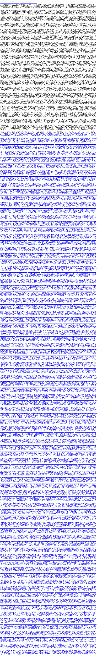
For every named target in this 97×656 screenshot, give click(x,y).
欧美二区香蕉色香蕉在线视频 (22, 403)
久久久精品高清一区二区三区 (21, 395)
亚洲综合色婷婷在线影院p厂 (6, 247)
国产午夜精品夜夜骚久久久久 (28, 134)
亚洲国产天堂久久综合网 (29, 231)
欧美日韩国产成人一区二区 (76, 193)
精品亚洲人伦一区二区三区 (15, 375)
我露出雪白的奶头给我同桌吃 (88, 202)
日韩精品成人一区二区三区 (76, 350)
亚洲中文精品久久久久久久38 (39, 337)
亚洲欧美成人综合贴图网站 (37, 214)
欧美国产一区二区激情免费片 (57, 325)
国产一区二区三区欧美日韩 (39, 261)
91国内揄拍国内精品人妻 (81, 216)
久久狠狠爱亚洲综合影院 (48, 228)
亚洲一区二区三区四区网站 (90, 300)
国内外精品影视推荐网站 (22, 183)
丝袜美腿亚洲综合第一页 (45, 253)
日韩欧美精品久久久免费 (53, 275)
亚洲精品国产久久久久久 (32, 409)
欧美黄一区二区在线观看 (72, 225)
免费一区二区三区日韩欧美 (84, 254)
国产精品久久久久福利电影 (14, 218)
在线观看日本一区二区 (77, 250)
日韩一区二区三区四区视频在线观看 (47, 176)
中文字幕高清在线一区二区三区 (46, 400)
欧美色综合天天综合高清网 (67, 382)
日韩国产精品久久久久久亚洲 (47, 369)
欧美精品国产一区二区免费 (62, 339)
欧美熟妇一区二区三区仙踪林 (47, 401)
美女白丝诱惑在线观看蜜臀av (77, 282)
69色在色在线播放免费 (16, 369)
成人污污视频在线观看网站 (18, 262)
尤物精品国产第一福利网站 (50, 310)
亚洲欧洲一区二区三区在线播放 (68, 158)
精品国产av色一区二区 (75, 346)
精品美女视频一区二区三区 (47, 315)
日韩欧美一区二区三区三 (38, 287)
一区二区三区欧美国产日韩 (42, 389)
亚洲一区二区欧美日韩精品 (34, 379)
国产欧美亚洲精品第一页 (5, 242)
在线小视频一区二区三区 (43, 318)
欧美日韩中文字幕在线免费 (73, 144)
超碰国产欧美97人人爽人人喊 (6, 397)
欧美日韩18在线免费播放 (79, 308)
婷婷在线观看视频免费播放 (81, 315)
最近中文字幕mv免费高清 (90, 165)
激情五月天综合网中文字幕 (42, 346)
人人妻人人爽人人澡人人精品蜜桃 (44, 224)
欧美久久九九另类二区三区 (22, 187)
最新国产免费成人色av (37, 286)
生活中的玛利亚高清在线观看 (26, 234)
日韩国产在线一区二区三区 (36, 228)
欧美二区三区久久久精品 (14, 352)
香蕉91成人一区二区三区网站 (73, 336)
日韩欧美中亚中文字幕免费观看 (26, 133)
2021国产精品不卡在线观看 (65, 235)
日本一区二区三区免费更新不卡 (31, 247)
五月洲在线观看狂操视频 (82, 228)
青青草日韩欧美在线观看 (40, 311)
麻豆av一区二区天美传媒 (68, 224)
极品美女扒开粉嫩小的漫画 (12, 384)
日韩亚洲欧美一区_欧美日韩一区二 (57, 409)
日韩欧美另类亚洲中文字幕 (5, 364)
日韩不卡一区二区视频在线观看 (6, 383)
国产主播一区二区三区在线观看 (47, 144)
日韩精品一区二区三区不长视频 (32, 306)
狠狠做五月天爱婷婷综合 (84, 144)
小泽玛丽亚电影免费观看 (71, 205)
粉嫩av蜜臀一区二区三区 (91, 285)
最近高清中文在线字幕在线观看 (34, 211)
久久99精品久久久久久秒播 (88, 190)
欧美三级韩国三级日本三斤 (77, 196)
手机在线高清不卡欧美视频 (67, 241)
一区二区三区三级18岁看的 (88, 342)
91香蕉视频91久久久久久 (13, 355)
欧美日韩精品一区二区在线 (29, 376)
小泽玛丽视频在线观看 (76, 243)
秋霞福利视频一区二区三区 (61, 366)
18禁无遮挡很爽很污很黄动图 (15, 161)
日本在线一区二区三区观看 (28, 283)
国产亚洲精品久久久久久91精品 (12, 170)
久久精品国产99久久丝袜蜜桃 (55, 294)
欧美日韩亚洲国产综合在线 (16, 287)
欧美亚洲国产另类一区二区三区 (53, 268)
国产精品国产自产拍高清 (27, 343)
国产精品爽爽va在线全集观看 (83, 145)
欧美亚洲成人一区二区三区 (39, 145)
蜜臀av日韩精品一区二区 (63, 174)
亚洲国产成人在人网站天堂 (60, 319)
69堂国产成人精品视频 (72, 176)
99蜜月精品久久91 (7, 145)
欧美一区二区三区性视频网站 (80, 153)
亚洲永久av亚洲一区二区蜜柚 (70, 216)
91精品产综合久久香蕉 (43, 266)
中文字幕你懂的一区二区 (16, 236)
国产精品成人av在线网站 (50, 321)
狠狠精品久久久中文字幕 (42, 179)
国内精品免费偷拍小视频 (29, 261)
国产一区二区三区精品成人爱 (78, 218)
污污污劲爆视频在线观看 (70, 170)
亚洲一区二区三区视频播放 (16, 359)
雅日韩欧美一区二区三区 (13, 223)
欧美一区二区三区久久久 (62, 398)
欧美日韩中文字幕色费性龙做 (73, 307)
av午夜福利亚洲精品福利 (25, 388)
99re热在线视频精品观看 (88, 187)
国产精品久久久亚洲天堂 (57, 250)
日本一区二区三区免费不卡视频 (84, 238)
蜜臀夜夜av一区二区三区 (43, 282)
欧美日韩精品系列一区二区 (54, 406)
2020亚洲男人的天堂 (9, 398)
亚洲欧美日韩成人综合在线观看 (41, 362)
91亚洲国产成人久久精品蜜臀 (74, 397)
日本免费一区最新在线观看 (80, 177)
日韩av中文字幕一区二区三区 (68, 347)
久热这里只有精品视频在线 (90, 221)
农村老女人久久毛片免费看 (15, 158)
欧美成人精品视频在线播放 (40, 222)
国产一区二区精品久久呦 (59, 396)
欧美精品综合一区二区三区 (21, 266)
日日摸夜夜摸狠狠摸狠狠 (8, 151)
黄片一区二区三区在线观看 (78, 178)
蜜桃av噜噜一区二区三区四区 (67, 289)
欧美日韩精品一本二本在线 (87, 312)
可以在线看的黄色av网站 (10, 347)
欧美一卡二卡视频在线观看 (70, 260)
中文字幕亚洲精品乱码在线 (52, 159)
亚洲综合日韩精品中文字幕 (34, 356)
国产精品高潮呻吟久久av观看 (37, 172)
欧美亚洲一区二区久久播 (42, 397)
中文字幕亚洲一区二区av (87, 350)
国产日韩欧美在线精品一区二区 (30, 397)
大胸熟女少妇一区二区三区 (72, 244)
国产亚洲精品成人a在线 (66, 255)
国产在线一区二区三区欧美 (59, 205)
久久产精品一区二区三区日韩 (48, 146)
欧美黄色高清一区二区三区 (64, 283)
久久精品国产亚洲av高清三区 (30, 398)
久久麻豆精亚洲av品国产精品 (10, 248)
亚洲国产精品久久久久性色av (22, 338)
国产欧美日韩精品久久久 (59, 305)
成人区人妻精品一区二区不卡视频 (63, 231)
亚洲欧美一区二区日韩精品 (53, 154)
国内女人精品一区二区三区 (17, 222)
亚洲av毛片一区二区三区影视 (16, 225)
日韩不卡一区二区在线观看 (35, 144)
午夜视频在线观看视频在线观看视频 (40, 166)
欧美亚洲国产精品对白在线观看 (8, 190)
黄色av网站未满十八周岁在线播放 (80, 403)
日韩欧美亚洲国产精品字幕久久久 (72, 173)
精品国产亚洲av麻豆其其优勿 (52, 217)
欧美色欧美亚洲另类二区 (10, 395)
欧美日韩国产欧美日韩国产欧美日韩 (70, 198)
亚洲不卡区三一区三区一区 (12, 160)
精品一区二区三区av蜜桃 (64, 358)
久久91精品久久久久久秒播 (9, 304)
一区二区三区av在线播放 (38, 229)
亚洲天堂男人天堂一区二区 (22, 237)
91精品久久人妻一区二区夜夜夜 (69, 356)
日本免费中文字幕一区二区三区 (18, 387)
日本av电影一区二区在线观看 (26, 221)
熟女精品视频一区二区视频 (47, 141)
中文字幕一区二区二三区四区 (75, 217)
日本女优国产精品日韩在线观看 (70, 325)
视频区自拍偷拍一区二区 (60, 155)
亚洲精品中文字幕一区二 (58, 263)
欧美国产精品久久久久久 (28, 286)
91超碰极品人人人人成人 (60, 133)
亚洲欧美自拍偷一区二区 (81, 279)
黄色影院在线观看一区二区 (25, 182)
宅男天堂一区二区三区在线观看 (34, 183)
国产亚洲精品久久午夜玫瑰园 (11, 326)
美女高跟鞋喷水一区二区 (69, 338)
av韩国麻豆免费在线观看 (68, 401)
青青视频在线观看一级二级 (59, 331)
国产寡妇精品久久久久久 (77, 384)
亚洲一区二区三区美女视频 (67, 299)
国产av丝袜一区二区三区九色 (36, 150)
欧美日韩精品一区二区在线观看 (83, 293)
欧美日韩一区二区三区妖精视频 (23, 243)
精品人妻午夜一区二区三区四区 (53, 269)
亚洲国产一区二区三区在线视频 (17, 231)
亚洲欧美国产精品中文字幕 (15, 214)
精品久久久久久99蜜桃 (39, 212)
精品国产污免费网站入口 (13, 173)
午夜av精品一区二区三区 (54, 247)
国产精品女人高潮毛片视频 (5, 331)
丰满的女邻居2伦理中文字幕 (73, 357)
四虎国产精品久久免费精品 (20, 406)
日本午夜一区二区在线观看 (36, 141)
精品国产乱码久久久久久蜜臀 (31, 184)
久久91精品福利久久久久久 (62, 383)
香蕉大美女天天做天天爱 (35, 333)
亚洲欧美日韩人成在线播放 (65, 342)
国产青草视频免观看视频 (7, 404)
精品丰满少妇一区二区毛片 (52, 179)
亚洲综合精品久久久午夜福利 (37, 279)
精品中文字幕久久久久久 (76, 255)
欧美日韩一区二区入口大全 (41, 298)
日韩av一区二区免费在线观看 (50, 314)
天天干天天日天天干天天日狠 (87, 294)
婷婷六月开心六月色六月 (25, 216)
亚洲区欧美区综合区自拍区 (71, 155)
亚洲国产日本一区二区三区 (46, 356)
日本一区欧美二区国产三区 (58, 306)
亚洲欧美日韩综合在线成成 (47, 208)
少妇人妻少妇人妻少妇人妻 (70, 394)
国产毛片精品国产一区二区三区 (31, 334)
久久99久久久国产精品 (45, 243)
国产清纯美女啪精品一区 (46, 272)
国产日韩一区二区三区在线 (46, 183)
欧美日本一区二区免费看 (28, 152)
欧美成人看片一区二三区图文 (17, 300)
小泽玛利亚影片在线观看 (14, 365)
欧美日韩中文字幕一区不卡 (57, 183)
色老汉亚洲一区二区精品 (82, 198)
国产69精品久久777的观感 (46, 221)
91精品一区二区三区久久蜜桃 (41, 376)
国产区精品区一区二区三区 (45, 167)
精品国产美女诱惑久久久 (82, 141)
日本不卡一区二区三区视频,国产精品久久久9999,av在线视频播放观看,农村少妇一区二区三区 (18, 3)
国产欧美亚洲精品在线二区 (78, 368)
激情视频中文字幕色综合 (49, 372)
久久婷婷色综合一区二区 (28, 301)
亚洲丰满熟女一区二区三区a (72, 359)
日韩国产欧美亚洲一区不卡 (89, 374)
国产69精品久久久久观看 (78, 139)
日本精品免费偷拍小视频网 (48, 260)
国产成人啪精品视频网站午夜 (63, 337)
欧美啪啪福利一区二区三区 (73, 161)
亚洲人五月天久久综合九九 (41, 159)
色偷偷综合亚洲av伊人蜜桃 (79, 165)
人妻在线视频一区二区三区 (46, 135)
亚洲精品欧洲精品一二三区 (19, 311)
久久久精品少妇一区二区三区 (34, 256)
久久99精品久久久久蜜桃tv (82, 288)
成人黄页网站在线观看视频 (85, 159)
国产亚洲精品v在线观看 (44, 289)
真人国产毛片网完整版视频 (18, 376)
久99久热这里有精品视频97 (69, 292)
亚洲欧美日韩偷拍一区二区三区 (38, 355)
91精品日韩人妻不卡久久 (45, 377)
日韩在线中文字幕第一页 (45, 248)
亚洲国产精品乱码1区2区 (20, 293)
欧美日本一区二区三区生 (53, 332)
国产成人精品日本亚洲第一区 (29, 203)
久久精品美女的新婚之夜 (15, 216)
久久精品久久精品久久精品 (56, 365)
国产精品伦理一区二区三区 (59, 141)
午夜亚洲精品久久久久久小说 (34, 241)
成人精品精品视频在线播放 (71, 370)
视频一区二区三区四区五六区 (45, 308)
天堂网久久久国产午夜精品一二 (66, 374)
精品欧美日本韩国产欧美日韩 (27, 372)
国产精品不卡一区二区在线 (38, 223)
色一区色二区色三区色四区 (90, 246)
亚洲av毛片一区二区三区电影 (88, 351)
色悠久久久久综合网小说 (71, 146)
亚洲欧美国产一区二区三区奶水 (32, 406)
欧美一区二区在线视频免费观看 (10, 268)
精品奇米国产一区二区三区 (72, 267)
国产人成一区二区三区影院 (27, 287)
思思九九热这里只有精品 (69, 256)
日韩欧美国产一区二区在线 (11, 180)
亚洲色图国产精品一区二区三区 (9, 315)
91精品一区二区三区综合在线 (55, 218)
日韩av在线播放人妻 (87, 406)
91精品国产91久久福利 (52, 363)
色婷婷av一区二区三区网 (56, 153)
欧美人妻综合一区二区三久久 (90, 377)
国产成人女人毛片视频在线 (36, 267)
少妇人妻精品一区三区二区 (50, 324)
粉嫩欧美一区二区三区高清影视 (43, 276)
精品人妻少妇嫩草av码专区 (63, 222)
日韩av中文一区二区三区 (49, 331)
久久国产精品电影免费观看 (47, 385)
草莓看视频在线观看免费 (27, 353)
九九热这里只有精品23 (65, 187)
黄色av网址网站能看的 (45, 148)
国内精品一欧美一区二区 (14, 394)
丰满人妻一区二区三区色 (20, 184)
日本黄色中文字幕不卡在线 (10, 256)
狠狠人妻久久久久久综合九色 (59, 251)
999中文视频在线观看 (42, 307)
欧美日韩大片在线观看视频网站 (43, 368)
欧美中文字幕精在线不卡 (61, 287)
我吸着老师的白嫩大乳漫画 (25, 197)
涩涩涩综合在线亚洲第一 (47, 371)
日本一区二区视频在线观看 (83, 197)
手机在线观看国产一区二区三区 (81, 340)
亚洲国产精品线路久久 (34, 218)
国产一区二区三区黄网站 (79, 300)
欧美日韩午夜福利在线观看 (69, 150)
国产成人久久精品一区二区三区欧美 (25, 223)
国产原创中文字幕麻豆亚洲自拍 (71, 242)
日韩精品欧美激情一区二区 (31, 209)
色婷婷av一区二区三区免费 (59, 369)
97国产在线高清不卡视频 (74, 278)
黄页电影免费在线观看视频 (5, 222)
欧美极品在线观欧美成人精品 (59, 379)
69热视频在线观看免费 (43, 157)
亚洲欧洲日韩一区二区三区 (62, 262)
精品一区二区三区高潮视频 (51, 288)
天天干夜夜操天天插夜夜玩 (11, 240)
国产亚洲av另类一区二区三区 (65, 154)
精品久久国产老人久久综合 (10, 276)
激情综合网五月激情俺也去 (78, 132)
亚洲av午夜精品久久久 (47, 299)
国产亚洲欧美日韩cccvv (44, 240)
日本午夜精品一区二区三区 (34, 243)
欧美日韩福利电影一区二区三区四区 (26, 352)
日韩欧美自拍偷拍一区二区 (81, 305)
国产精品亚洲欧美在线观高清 (42, 164)
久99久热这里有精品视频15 (71, 223)
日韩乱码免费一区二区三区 (43, 247)
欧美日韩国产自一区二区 (45, 330)
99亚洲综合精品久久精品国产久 (51, 151)
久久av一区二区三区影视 (14, 144)
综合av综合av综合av (8, 307)
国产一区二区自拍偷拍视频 (36, 216)
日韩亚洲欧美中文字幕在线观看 (37, 197)
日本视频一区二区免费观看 (45, 160)
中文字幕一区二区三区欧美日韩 (18, 247)
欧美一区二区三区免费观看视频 (22, 165)
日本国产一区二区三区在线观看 (11, 400)
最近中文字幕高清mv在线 (48, 343)
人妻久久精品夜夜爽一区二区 (77, 171)
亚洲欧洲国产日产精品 (52, 383)
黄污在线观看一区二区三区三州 (48, 267)
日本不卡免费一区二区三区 (55, 243)
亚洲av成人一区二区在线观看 (42, 312)
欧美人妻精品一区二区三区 (21, 409)
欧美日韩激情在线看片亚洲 (14, 333)
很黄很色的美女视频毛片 (75, 301)
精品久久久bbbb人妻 (28, 408)
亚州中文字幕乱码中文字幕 (5, 286)
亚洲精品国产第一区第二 (81, 349)
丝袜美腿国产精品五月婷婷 (12, 313)
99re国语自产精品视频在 (69, 330)
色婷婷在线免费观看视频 (65, 247)
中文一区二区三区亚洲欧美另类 (23, 163)
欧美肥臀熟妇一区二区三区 (20, 257)
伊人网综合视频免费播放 (20, 227)
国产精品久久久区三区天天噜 (81, 333)
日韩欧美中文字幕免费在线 (76, 327)
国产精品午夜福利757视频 (20, 199)
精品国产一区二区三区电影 (65, 269)
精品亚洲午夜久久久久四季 (45, 138)
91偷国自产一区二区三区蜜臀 (33, 157)
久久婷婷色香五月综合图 (78, 395)
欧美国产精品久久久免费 (63, 312)
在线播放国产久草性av (42, 327)
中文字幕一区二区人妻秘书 (8, 291)
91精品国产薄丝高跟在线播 (77, 180)
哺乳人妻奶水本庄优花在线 (16, 357)
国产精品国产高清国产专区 (54, 384)
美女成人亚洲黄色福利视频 (36, 170)
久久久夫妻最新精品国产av (40, 269)
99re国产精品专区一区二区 (82, 223)
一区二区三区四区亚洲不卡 (45, 198)
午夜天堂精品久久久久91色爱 (55, 178)
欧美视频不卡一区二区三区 (60, 234)
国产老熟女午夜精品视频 (42, 204)
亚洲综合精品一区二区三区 (73, 134)
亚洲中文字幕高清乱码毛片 (37, 408)
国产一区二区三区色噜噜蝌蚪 (25, 170)
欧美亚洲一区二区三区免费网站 (31, 190)
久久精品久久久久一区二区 (46, 313)
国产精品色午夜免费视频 (22, 240)
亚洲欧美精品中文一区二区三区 (79, 344)
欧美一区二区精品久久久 (71, 287)
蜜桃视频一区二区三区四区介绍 (31, 196)
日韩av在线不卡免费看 (80, 407)
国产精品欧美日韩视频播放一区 (10, 198)
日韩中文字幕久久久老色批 (89, 282)
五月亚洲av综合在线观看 (53, 209)
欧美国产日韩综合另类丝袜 (88, 157)
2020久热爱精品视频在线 (45, 391)
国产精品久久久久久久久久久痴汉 (21, 171)
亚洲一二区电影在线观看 (44, 406)
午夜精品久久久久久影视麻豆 (9, 379)
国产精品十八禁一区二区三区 (19, 164)
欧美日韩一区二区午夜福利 (11, 241)
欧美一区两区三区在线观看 (21, 344)
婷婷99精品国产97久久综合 (84, 182)
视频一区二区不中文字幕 (14, 238)
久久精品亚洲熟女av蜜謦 (28, 166)
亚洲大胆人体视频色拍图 (31, 199)
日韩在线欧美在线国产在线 (9, 274)
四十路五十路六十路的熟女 (18, 178)
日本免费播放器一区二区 (52, 273)
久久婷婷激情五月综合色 (30, 363)
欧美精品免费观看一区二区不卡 (8, 269)
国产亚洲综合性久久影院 (62, 270)
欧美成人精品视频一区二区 (57, 333)
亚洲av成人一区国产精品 (67, 368)
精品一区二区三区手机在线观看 (70, 409)
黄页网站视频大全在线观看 (62, 355)
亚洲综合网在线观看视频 (28, 339)
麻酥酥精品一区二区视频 (86, 262)
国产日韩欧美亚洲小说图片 (71, 302)
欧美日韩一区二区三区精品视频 (50, 339)
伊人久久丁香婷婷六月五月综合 (13, 195)
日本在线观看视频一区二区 (56, 241)
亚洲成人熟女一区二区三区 (48, 279)
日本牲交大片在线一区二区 (79, 377)
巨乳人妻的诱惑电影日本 (33, 326)
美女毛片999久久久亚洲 (27, 225)
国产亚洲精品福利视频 (22, 292)
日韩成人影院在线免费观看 (55, 255)
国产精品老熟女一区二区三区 (70, 212)
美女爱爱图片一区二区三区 (13, 254)
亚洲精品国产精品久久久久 (48, 172)
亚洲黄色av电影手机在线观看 (36, 302)
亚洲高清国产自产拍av (58, 211)
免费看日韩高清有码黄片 (34, 304)
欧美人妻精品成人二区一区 (24, 150)
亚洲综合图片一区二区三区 (83, 266)
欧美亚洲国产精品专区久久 (68, 263)
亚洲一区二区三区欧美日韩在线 (71, 210)
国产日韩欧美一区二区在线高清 (49, 236)
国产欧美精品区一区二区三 (34, 238)
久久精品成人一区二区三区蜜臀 (71, 238)
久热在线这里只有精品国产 (80, 285)
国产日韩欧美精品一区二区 (32, 186)
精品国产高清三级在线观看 (14, 221)
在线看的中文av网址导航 (30, 387)
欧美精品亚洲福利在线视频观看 (64, 291)
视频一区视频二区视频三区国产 (53, 235)
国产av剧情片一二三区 (73, 273)
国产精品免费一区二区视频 (9, 389)
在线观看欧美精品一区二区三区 (46, 340)
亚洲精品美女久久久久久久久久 (32, 153)
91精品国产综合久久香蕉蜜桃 (31, 332)
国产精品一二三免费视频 (56, 202)
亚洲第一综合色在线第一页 (87, 283)
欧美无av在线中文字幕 (28, 205)
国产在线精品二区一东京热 (7, 192)
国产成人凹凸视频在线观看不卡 (12, 382)
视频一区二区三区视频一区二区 (33, 167)
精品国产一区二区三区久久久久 (40, 283)
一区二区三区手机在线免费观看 (23, 371)
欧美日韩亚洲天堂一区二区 (82, 155)
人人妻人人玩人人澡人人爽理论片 (33, 289)
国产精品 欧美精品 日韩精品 (24, 382)
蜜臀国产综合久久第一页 (28, 229)
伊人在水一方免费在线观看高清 (46, 139)
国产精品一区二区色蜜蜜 (66, 147)
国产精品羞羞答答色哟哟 (16, 390)
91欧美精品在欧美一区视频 (72, 378)
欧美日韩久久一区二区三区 (55, 148)
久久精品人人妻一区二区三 (57, 371)
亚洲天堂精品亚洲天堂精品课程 (43, 409)
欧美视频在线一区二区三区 (48, 205)
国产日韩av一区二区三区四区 (28, 402)
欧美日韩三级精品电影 (18, 317)
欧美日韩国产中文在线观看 (33, 407)
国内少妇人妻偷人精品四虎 (86, 364)
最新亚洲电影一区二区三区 (57, 356)
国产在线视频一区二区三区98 (37, 236)
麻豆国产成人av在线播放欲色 (39, 324)
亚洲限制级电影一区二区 (62, 288)
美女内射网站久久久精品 (39, 192)
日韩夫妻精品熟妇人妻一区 (52, 206)
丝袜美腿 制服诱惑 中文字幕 (24, 189)
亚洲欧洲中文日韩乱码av (77, 190)
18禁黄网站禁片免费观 (82, 244)
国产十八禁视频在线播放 (23, 176)
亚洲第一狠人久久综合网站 (84, 319)
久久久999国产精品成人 (29, 293)
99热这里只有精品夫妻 (65, 186)
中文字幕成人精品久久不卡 (63, 217)
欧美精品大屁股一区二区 (25, 218)
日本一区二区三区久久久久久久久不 (63, 219)
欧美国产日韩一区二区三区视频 (62, 254)
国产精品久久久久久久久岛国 (9, 344)
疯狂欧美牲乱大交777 (83, 357)
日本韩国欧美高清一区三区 (87, 147)
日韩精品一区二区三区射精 (81, 205)
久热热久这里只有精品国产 (21, 185)
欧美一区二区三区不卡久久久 (25, 210)
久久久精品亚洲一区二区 (52, 307)
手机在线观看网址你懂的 (54, 358)
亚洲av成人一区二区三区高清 (69, 333)
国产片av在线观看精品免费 (27, 161)
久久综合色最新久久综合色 (46, 237)
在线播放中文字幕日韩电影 (82, 325)
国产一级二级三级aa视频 (74, 358)
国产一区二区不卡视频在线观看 (27, 273)
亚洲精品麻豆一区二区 (17, 191)
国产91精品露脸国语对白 (46, 365)
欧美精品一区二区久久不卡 (44, 187)
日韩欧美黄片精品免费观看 (66, 304)
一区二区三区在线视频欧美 (76, 204)
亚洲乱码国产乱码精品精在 (31, 179)
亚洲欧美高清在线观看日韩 (82, 163)
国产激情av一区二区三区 (65, 230)
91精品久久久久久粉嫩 (77, 298)
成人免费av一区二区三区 (90, 160)
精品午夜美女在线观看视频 (78, 401)
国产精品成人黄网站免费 (49, 212)
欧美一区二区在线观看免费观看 (23, 248)
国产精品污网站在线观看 (36, 401)
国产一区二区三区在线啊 (63, 161)
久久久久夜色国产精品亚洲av (60, 279)
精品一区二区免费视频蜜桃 (48, 214)
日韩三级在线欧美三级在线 (22, 342)
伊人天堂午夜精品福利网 (73, 254)
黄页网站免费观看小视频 (62, 311)
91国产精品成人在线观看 (13, 189)
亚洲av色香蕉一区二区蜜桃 (52, 291)
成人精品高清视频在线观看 (60, 146)
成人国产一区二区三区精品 (15, 273)
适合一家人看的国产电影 (14, 302)
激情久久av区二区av (64, 397)
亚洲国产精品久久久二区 (11, 323)
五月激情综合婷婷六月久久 (80, 256)
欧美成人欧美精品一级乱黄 (86, 172)
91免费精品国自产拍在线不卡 (59, 210)
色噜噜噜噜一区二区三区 (16, 242)
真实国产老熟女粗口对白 (65, 317)
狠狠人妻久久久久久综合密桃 (9, 350)
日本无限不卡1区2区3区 (58, 150)
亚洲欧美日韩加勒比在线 (86, 203)
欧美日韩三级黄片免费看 (52, 270)
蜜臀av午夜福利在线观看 (70, 369)
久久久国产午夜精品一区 (87, 184)
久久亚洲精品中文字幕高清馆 (45, 153)
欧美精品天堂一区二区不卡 (61, 321)
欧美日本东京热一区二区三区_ (59, 238)
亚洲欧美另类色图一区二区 (60, 229)
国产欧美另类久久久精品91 (59, 163)
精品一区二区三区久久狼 (12, 183)
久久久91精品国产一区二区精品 (44, 344)
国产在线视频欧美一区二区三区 (41, 383)
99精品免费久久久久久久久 (81, 208)
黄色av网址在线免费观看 (24, 238)
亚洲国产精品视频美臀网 (52, 152)
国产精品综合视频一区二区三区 (48, 319)
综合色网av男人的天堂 (59, 352)
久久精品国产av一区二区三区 (88, 235)
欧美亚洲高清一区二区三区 (75, 294)
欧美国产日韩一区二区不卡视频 (67, 268)
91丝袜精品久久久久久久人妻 (17, 217)
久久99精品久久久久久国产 (80, 375)
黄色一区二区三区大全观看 (51, 357)
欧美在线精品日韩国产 (7, 229)
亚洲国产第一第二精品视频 (34, 202)
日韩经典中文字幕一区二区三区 (67, 153)
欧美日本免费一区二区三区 (19, 196)
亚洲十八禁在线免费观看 (52, 257)
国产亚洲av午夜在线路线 (55, 377)
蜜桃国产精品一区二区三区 (50, 219)
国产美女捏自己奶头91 (7, 387)
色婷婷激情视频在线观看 (57, 221)
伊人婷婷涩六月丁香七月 (8, 215)
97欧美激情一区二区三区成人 (84, 210)
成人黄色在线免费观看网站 (39, 151)
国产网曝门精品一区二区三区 (15, 349)
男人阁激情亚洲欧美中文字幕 (50, 349)
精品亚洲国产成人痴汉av (31, 274)
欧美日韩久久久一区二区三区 (46, 347)
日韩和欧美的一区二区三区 (23, 253)
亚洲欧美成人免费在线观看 (51, 262)
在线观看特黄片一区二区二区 (20, 246)
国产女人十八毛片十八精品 (76, 230)
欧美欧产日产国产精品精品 (44, 280)
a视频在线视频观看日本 (56, 165)
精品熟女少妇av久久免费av (26, 214)
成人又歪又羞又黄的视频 (56, 344)
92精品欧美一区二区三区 (61, 145)
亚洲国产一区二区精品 (44, 218)
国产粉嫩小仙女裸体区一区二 (20, 224)
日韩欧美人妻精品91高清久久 (40, 134)
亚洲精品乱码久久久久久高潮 (87, 243)
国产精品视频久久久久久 (48, 359)
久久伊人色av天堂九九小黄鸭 (25, 251)
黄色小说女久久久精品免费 (62, 152)
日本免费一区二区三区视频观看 (34, 237)
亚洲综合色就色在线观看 (49, 133)
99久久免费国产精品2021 (65, 280)
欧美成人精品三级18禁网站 (24, 254)
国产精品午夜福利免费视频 (80, 396)
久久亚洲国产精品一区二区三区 (79, 365)
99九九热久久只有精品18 (89, 132)
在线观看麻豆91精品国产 (60, 177)
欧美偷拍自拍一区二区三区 (75, 376)
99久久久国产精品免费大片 (86, 383)
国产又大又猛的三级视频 (18, 192)
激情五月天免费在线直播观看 (73, 236)
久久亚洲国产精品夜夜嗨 (73, 174)
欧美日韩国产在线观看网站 (71, 228)
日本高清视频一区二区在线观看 (66, 377)
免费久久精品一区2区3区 (15, 244)
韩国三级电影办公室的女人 (84, 404)
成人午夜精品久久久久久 (88, 171)
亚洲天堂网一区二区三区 (21, 167)
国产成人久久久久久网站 (65, 301)
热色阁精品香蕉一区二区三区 (74, 383)
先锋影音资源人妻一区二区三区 (47, 211)
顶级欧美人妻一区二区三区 (23, 340)
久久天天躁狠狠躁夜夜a (57, 158)
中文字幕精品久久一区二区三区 (48, 177)
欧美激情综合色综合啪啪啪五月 (46, 379)
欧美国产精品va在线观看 (5, 345)
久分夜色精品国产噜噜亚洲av (30, 178)
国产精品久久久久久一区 (32, 318)
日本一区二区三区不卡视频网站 (72, 182)
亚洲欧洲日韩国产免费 (9, 293)
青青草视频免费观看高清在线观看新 (71, 352)
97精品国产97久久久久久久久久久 (69, 407)
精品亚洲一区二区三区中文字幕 (15, 140)
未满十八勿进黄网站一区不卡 (23, 198)
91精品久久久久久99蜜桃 (89, 135)
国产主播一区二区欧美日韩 (80, 170)
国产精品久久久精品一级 (78, 224)
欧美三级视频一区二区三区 (45, 171)
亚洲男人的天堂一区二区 (62, 357)
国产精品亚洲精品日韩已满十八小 (56, 330)
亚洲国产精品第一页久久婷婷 (76, 187)
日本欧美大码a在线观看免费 (18, 151)
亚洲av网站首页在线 (71, 261)
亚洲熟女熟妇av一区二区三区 (25, 259)
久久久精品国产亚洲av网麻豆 (70, 306)
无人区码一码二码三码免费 (55, 350)
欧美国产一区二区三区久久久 (90, 263)
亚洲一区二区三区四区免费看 (32, 215)
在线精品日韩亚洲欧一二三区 (6, 378)
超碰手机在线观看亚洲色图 (5, 301)
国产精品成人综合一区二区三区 (64, 363)
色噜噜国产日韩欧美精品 (71, 331)
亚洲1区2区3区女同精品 (7, 410)
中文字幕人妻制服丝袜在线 (36, 385)
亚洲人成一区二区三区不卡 (80, 158)
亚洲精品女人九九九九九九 (34, 391)
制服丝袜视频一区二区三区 (45, 351)
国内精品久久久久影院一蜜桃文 (82, 292)
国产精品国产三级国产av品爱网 (51, 174)
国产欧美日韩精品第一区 (41, 193)
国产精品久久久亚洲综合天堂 (39, 140)
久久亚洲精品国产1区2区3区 (18, 397)
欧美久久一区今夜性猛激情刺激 (72, 319)
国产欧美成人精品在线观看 (23, 148)
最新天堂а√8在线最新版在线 (23, 285)
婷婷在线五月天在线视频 (86, 219)
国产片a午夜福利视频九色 (49, 223)
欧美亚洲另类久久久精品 (77, 202)
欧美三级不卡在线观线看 (44, 358)
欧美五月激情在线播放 (39, 293)
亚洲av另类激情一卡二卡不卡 (38, 381)
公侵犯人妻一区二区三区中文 (70, 208)
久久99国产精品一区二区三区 (33, 139)
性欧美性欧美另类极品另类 (10, 320)
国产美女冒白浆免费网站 (68, 132)
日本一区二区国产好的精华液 (76, 184)
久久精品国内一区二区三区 (41, 268)
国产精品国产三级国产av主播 (75, 206)
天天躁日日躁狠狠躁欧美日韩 (64, 332)
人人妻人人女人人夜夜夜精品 (68, 285)
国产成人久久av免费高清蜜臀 (85, 278)
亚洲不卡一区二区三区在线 (22, 326)
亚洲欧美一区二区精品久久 (82, 409)
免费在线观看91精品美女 (55, 280)
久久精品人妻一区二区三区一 (73, 321)
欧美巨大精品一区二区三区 (12, 147)
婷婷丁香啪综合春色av (87, 269)
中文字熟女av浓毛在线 (52, 142)
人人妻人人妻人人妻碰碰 (9, 246)
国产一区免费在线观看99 (27, 191)
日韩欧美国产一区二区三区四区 (90, 368)
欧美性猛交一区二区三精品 (49, 155)
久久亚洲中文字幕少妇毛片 (68, 323)
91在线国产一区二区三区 (16, 364)
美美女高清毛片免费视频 (23, 250)
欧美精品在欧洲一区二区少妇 (77, 276)
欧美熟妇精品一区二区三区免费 (84, 379)
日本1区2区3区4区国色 (7, 152)
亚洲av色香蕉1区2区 (25, 242)
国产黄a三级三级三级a (8, 261)
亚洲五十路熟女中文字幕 (42, 142)
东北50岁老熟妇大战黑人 (47, 165)
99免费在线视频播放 (8, 219)
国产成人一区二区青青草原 (71, 314)
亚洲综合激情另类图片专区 (80, 183)
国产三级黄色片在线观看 (78, 237)
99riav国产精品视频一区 (71, 279)
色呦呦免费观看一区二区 (40, 262)
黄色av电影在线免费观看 (58, 139)
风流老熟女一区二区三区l (11, 338)
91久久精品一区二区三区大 (57, 285)
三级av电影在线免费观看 (68, 237)
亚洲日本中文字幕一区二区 (12, 250)
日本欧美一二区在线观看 (56, 407)
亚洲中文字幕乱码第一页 (85, 274)
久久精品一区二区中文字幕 (74, 185)
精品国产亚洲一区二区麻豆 (37, 249)
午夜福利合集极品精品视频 (63, 206)
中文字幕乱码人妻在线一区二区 (58, 313)
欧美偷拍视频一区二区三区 (37, 234)
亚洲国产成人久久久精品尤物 (53, 204)
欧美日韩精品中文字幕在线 (20, 389)
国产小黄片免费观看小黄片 (60, 259)
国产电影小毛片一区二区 (68, 371)
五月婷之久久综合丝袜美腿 (79, 221)
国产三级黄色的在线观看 (9, 209)
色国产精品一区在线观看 (19, 398)
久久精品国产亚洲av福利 (28, 305)
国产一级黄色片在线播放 (14, 202)
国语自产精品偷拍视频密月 (60, 223)
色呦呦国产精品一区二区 (57, 135)
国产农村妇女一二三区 (84, 247)
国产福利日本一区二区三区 (27, 155)
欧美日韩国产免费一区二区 (56, 171)
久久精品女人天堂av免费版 (38, 155)
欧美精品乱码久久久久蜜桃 (55, 187)
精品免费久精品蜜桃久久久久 (53, 283)
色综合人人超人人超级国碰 (77, 227)
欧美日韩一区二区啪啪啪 (91, 365)
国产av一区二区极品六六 (35, 365)
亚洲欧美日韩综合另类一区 (32, 230)
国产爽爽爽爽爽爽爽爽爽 (68, 139)
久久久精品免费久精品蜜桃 (58, 334)
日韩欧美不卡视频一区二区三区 (23, 374)
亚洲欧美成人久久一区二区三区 (28, 295)
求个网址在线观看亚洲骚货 (9, 306)
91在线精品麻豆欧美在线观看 (80, 248)
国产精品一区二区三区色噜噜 (86, 222)
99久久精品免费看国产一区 (38, 305)
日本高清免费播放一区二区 (65, 346)
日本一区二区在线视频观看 (14, 197)
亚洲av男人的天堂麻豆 (72, 152)
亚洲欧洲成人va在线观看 (74, 159)
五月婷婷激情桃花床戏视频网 (15, 295)
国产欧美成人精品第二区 (88, 227)
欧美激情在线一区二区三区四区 (60, 225)
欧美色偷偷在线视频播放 (35, 138)
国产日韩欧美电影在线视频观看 (35, 315)
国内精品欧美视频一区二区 (74, 222)
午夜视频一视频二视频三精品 (22, 323)
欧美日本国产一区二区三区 (34, 253)
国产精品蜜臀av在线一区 (34, 340)
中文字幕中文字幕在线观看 (32, 224)
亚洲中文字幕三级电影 (77, 286)
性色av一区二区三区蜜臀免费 (12, 318)
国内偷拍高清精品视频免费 (57, 237)
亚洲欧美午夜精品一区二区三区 (40, 273)
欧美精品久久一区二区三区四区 (40, 152)
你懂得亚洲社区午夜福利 (9, 270)
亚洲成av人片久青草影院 (79, 330)
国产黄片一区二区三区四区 (31, 346)
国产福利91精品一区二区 (52, 398)
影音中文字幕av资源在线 (47, 286)
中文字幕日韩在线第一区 (77, 147)
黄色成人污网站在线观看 (71, 293)
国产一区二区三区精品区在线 (66, 196)
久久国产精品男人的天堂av (61, 244)
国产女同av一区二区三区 (90, 215)
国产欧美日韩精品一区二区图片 (88, 204)
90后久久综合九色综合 (43, 326)
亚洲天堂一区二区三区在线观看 (19, 235)
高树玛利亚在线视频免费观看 (54, 164)
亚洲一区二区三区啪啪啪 (55, 246)
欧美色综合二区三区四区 (42, 235)
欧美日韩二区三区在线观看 (34, 176)
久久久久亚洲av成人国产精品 (59, 173)
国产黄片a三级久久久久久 (63, 275)
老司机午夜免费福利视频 (36, 251)
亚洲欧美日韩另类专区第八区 (69, 183)
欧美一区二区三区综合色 (23, 400)
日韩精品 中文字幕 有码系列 (48, 150)
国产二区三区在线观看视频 (63, 179)
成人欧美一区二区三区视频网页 (29, 298)
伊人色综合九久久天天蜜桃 (25, 385)
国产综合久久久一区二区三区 (54, 318)
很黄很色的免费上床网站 (47, 189)
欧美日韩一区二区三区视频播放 (47, 195)
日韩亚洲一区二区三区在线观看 (16, 283)
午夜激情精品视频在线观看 (10, 294)
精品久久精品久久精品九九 (17, 152)
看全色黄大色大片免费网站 (73, 270)
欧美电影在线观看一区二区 (7, 178)
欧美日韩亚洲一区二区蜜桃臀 (40, 345)
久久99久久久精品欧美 (66, 276)
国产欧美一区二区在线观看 (62, 278)
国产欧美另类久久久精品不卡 (60, 267)
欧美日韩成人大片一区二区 (51, 345)
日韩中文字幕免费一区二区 (50, 387)
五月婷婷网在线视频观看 (64, 185)
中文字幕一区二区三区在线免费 (60, 191)
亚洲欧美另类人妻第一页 (8, 362)
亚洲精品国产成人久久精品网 (27, 314)
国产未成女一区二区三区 (26, 141)
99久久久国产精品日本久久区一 (37, 278)
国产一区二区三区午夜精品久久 (20, 215)
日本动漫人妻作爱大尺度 (43, 275)
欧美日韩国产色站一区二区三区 (41, 363)
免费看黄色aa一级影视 (16, 219)
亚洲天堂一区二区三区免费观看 (60, 372)
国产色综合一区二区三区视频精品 (46, 306)
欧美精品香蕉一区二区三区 (60, 249)
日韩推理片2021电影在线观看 (34, 240)
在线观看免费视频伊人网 (68, 286)
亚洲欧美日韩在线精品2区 (67, 218)
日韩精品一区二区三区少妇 (9, 227)
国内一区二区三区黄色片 (34, 255)
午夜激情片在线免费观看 (67, 215)
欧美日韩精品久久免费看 (26, 249)
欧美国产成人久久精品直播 (90, 330)
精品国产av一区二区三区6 (33, 342)
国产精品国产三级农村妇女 (55, 147)
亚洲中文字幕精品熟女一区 (10, 165)
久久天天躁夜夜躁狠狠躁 (32, 142)
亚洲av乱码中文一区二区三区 (27, 219)
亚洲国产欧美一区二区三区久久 (10, 342)
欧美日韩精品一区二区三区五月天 (54, 190)
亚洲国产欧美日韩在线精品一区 (33, 246)
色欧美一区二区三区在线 (55, 240)
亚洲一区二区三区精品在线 (11, 253)
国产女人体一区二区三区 (82, 176)
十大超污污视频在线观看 (57, 189)
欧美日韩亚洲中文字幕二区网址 (87, 231)
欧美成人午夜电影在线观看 (87, 230)
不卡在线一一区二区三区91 (61, 199)
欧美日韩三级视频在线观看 (63, 184)
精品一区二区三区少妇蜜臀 (37, 359)
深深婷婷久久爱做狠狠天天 (34, 173)
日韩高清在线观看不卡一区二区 (22, 320)
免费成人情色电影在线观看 (22, 327)
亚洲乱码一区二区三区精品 (54, 180)
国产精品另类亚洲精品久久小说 (16, 203)
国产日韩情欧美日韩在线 (87, 154)
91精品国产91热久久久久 (88, 276)
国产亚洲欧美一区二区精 (8, 262)
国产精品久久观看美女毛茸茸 (67, 165)
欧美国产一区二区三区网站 (16, 324)
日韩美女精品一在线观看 (33, 327)
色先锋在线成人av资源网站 (75, 186)
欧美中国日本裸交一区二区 (36, 208)
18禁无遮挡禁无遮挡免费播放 (44, 230)
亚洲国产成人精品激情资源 (88, 196)
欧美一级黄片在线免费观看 (79, 246)
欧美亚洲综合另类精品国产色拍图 (19, 410)
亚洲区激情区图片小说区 (31, 268)
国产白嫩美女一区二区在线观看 (38, 174)
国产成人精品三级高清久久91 (22, 347)
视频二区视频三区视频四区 (63, 159)
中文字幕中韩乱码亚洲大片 (17, 212)
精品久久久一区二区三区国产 (16, 339)
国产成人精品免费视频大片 (22, 407)
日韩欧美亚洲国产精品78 (78, 272)
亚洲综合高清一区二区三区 (38, 161)
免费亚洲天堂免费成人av (19, 261)
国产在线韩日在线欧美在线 (76, 332)
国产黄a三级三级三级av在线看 (34, 347)
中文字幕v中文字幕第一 (41, 291)
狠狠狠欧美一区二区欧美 (25, 195)
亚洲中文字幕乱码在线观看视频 (34, 292)
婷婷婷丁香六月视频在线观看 (81, 261)
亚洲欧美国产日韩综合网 (50, 140)
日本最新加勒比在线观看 (8, 153)
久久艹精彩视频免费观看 (83, 378)
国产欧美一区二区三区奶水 (30, 193)
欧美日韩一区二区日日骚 (87, 291)
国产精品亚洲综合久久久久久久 (75, 257)
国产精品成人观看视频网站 (38, 133)
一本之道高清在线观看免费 (12, 356)
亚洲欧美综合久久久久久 (24, 202)
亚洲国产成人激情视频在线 (31, 235)
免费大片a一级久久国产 (23, 147)
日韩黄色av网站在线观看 (84, 339)
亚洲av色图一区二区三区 (55, 253)
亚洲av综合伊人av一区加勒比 (48, 163)
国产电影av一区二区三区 (76, 253)
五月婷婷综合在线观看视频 (55, 391)
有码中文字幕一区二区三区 (44, 255)
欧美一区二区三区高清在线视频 (73, 166)
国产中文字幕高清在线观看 (67, 403)
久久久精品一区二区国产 (72, 288)
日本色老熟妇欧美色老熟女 (33, 147)
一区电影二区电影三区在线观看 (60, 359)
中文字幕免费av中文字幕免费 (6, 166)
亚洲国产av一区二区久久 (66, 391)
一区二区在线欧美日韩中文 (28, 192)
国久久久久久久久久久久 (57, 215)
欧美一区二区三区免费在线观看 (15, 310)
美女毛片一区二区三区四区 (74, 275)
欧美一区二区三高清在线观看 (39, 288)
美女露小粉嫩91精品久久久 (18, 307)
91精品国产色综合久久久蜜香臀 (67, 164)
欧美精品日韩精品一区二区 (44, 350)
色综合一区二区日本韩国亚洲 (76, 363)
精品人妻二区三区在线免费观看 (57, 138)
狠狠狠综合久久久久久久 (81, 356)
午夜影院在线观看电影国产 (71, 229)
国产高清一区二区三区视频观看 (85, 173)
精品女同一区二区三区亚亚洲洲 (61, 176)
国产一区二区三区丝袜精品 (25, 319)
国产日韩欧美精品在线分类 (38, 339)
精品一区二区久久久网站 (13, 148)
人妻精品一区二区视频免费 (7, 159)
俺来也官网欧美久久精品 (62, 345)
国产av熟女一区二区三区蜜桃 (82, 260)
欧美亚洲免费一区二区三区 (71, 163)
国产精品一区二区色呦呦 (73, 266)
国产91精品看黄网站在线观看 (87, 217)
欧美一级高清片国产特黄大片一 (65, 227)
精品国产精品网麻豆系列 (82, 287)
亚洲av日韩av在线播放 (66, 171)
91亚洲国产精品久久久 (31, 185)
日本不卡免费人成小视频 (44, 384)
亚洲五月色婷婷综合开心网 (87, 298)
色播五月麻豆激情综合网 (35, 388)
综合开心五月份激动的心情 (31, 154)
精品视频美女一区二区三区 (5, 217)
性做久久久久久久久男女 (44, 180)
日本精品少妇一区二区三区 (62, 364)
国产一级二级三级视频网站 (82, 195)
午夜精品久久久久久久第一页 (58, 170)
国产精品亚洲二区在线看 (11, 275)
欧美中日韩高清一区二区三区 (69, 167)
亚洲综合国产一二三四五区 (27, 337)
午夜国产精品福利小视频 (91, 356)
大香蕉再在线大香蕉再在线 (32, 294)
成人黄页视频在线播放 (90, 344)
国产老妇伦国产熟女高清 (43, 196)
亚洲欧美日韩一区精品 (26, 236)
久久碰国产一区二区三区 (72, 199)
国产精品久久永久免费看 (25, 244)
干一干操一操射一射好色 (18, 260)
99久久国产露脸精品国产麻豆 (70, 141)
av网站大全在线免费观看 (5, 324)
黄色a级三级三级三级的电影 (75, 179)
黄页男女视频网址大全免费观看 (85, 390)
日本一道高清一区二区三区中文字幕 (45, 334)
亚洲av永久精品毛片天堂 (10, 185)
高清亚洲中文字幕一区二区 (82, 394)
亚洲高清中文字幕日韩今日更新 (34, 272)
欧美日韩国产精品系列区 (46, 325)
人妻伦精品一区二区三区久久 (22, 377)
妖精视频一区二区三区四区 (13, 299)
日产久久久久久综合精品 (30, 227)
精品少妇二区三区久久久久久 (49, 249)
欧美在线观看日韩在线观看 (70, 133)
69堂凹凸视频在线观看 (42, 190)
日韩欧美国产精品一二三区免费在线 (52, 301)
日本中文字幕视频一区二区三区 (69, 315)
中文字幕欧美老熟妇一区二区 (67, 344)
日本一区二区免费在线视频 (49, 402)
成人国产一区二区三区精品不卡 (35, 325)
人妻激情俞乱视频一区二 (45, 246)
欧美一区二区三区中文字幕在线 (84, 398)
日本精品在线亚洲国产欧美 (55, 186)
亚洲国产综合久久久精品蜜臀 (22, 280)
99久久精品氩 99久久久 (10, 334)
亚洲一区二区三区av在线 (11, 377)
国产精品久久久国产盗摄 (84, 345)
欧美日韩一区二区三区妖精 (71, 195)
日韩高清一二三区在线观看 (40, 217)
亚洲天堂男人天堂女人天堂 (58, 400)
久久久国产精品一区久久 (32, 395)
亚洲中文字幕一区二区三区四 (32, 257)
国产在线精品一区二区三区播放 (47, 394)
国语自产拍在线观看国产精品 (35, 263)
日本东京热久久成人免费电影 (9, 409)
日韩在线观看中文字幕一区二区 (61, 172)
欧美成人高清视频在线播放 (24, 302)
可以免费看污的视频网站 (89, 400)
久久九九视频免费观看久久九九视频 (63, 295)
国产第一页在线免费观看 (11, 243)
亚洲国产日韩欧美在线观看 (22, 282)
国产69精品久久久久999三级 (35, 242)
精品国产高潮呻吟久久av (21, 294)
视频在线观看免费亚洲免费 (60, 140)
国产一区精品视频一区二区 (11, 163)
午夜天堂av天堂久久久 (55, 374)
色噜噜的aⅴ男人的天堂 (59, 212)
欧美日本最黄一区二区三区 (17, 404)
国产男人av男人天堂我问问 (50, 390)
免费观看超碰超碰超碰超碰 (60, 293)
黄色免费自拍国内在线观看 (40, 336)
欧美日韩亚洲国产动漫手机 (40, 295)
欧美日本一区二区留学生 (65, 240)
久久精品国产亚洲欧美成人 (56, 320)
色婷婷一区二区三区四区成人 (20, 153)
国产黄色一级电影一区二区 (66, 406)
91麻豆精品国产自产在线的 (61, 310)
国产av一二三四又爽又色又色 (16, 337)
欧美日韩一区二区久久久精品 (83, 311)
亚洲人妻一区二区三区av (20, 334)
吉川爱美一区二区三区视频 (56, 198)
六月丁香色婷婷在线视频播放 (36, 189)
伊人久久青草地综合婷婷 (85, 326)
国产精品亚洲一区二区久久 (58, 216)
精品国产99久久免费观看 (50, 281)
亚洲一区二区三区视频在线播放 (10, 230)
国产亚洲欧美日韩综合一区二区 (24, 278)
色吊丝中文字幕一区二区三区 (52, 222)
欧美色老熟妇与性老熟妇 (89, 299)
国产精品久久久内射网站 (48, 191)
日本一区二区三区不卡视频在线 (74, 262)
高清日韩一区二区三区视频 (20, 289)
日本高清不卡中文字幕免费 (12, 292)
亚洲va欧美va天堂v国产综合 (33, 308)
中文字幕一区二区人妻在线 (70, 192)
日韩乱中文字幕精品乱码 (55, 230)
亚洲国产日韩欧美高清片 (79, 382)
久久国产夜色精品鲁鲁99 (35, 198)
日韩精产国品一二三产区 (11, 187)
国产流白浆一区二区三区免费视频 (37, 244)
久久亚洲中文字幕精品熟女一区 (61, 144)
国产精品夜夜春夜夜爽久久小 (90, 382)
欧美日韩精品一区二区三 (62, 307)
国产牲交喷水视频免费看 (86, 142)
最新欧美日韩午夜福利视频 (22, 180)
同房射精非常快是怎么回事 (9, 139)
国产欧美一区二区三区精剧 (64, 209)
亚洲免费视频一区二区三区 (80, 369)
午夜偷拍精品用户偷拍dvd (9, 142)
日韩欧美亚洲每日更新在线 (66, 157)
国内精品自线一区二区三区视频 (8, 184)
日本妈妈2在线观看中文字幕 (75, 318)
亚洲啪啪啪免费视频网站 (85, 275)
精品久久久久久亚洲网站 (7, 314)
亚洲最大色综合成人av (50, 295)
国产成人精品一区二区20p (87, 250)
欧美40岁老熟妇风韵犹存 (77, 320)
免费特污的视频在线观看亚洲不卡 (71, 334)
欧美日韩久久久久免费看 (90, 212)
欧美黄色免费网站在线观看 (42, 395)
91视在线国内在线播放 (4, 366)
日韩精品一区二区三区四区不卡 (13, 388)
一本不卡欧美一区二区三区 (78, 189)
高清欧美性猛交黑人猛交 (15, 182)
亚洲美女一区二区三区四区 (21, 186)
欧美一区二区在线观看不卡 (43, 186)
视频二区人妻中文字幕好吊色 (80, 289)
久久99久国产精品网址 (84, 166)
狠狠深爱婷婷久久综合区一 (82, 151)
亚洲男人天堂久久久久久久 (22, 358)
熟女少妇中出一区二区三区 (50, 231)
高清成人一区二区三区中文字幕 (80, 164)
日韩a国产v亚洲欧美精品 (32, 276)
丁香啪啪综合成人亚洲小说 (20, 368)
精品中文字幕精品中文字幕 (57, 224)
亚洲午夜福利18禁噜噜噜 (57, 299)
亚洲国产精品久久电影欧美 (46, 292)
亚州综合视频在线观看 (71, 191)
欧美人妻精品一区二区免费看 (36, 254)
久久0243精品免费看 (27, 378)
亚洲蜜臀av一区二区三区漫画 (86, 295)
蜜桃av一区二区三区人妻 (87, 384)
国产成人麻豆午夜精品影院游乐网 (24, 146)
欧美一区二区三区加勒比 (86, 240)
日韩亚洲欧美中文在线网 (22, 272)
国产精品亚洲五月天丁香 (61, 349)
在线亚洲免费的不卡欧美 (57, 403)
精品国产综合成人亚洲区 (40, 387)
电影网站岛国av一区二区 (91, 216)
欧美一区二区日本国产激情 (75, 231)
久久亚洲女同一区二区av (35, 313)
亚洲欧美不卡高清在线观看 (34, 171)
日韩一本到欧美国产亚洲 (83, 214)
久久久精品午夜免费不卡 (48, 375)
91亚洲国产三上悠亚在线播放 (35, 369)
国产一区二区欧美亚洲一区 (84, 242)
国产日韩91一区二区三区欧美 (11, 211)
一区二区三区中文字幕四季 (35, 135)
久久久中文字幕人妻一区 (47, 158)
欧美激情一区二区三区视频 (34, 285)
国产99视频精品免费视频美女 (57, 160)
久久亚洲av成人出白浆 (81, 199)
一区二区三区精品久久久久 (17, 145)
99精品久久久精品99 (65, 294)
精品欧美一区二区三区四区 (21, 350)
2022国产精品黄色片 (4, 133)
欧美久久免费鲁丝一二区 (74, 387)
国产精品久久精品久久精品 (7, 260)
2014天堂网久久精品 (80, 212)
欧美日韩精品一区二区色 (27, 310)
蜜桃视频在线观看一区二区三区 (75, 312)
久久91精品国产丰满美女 (13, 176)
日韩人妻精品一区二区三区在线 (19, 154)
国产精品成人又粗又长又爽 (26, 158)
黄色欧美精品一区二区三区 (81, 191)
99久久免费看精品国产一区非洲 (8, 257)
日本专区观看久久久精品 (50, 199)
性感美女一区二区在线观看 (18, 206)
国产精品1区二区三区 (62, 166)
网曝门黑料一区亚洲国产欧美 (30, 159)
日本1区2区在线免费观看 (8, 311)
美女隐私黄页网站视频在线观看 (85, 336)
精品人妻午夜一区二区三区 (9, 171)
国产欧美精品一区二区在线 (13, 259)
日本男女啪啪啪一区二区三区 (59, 242)
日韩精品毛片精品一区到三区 (76, 269)
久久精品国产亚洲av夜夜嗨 (27, 140)
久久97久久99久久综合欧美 (18, 281)
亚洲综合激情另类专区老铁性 (31, 291)
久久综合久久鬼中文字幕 (18, 362)
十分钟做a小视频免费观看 (38, 225)
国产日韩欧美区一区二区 (90, 391)
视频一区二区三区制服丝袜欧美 (74, 172)
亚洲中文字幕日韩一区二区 (34, 250)
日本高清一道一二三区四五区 (72, 214)
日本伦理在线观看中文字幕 (8, 317)
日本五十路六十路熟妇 (42, 257)
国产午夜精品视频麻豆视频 (11, 138)
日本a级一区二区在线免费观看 (56, 323)
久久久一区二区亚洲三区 (8, 154)
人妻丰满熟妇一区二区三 (10, 255)
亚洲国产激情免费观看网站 (17, 301)
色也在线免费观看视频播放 (87, 193)
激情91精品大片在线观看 (8, 312)
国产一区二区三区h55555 (31, 164)
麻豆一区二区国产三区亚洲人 (85, 134)
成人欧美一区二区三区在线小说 (15, 155)
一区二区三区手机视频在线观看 (22, 255)
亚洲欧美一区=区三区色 (16, 372)
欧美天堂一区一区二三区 (35, 351)
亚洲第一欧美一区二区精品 (44, 147)
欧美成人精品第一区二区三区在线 (11, 330)
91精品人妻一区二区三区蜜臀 (54, 317)
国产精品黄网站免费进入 (29, 331)
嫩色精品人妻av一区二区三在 (28, 222)
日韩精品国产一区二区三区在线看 (51, 161)
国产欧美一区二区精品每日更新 (47, 256)
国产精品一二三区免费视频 (37, 191)
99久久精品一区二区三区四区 (14, 263)
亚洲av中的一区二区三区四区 (15, 174)
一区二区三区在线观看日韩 (19, 291)
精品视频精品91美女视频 (70, 375)
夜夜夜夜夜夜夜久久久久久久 (29, 362)
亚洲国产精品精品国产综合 (72, 197)
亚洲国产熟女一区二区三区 (51, 311)
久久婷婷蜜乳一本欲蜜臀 (37, 343)
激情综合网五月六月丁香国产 (33, 266)
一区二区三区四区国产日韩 (14, 133)
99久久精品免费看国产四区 (40, 206)
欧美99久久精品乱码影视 (72, 372)
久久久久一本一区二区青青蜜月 (24, 267)
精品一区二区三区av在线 (17, 166)
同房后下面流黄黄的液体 (30, 311)
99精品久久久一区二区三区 (50, 145)
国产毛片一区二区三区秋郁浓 (65, 389)
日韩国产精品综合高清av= (51, 134)
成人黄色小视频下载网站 (20, 193)
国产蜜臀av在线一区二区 (66, 202)
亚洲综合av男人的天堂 (28, 151)
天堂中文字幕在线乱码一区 (29, 262)
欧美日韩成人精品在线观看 (72, 388)
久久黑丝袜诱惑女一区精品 (76, 280)
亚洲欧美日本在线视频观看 (67, 178)
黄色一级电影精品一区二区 (34, 160)
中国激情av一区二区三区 (21, 275)
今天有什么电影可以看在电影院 (78, 215)
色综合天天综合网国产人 (79, 135)
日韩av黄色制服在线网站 (60, 192)
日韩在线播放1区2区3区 (88, 237)
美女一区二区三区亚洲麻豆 (77, 157)
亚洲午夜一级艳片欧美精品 (82, 152)
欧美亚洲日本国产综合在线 (81, 306)
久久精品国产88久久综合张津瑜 (87, 301)
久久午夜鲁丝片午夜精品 (35, 195)
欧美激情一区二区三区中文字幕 (50, 278)
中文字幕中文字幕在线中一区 (55, 289)
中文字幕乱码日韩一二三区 (65, 327)
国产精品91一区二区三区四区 (62, 390)
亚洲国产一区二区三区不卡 (55, 304)
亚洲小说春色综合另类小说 (80, 150)
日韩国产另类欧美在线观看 (39, 219)
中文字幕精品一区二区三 (86, 253)
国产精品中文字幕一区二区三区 (35, 165)
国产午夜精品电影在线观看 (23, 173)
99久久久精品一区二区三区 (8, 196)
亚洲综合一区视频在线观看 (75, 203)
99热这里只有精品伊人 (85, 185)
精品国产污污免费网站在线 (67, 395)
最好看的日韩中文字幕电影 (72, 145)
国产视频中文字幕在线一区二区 (47, 173)
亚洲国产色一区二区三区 (25, 394)
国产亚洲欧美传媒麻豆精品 (20, 209)
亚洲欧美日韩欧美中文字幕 (81, 343)
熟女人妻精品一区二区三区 (69, 343)
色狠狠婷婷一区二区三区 (16, 141)
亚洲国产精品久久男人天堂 (36, 146)
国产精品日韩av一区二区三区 (84, 334)
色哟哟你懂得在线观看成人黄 (63, 142)
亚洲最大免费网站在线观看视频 (52, 203)
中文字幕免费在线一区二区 (79, 211)
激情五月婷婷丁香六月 (48, 408)
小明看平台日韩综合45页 (91, 396)
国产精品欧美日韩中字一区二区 (20, 142)
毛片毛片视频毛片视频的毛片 (42, 274)
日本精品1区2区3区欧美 (7, 376)
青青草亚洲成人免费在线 (69, 400)
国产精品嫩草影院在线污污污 (30, 312)
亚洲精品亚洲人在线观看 (9, 406)
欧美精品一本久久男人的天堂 (75, 142)
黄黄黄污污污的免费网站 (80, 259)
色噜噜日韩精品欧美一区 (16, 249)
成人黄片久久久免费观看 (27, 174)
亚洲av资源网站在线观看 (49, 192)
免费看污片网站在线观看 (58, 286)
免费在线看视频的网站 (61, 314)
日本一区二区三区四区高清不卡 (48, 182)
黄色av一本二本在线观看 (72, 151)
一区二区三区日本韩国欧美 (46, 251)
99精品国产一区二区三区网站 (88, 332)
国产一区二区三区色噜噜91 (59, 394)
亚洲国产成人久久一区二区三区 (45, 215)
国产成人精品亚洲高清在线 (10, 167)
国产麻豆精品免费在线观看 (76, 317)
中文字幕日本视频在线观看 (68, 160)
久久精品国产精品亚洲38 (90, 211)
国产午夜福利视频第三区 (89, 308)
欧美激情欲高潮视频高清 (36, 177)
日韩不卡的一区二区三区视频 (37, 378)
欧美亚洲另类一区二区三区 (21, 157)
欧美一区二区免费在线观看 (31, 389)
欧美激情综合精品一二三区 (52, 376)
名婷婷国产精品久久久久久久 (41, 270)
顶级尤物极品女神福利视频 (73, 404)
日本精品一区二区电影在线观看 (85, 352)
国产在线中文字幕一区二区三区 (43, 178)
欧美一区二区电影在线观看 (39, 321)
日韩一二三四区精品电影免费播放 (86, 140)
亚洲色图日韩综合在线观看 (9, 199)
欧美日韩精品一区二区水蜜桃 (23, 135)
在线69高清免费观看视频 (79, 347)
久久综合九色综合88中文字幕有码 (84, 370)
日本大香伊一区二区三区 (14, 150)
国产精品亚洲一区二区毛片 (24, 144)
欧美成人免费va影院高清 (78, 374)
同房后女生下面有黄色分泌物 (63, 273)
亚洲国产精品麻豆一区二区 (61, 381)
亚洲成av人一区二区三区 (44, 342)
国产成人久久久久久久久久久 (51, 337)
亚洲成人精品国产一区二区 (10, 308)
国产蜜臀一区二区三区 (19, 408)
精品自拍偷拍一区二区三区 (27, 364)
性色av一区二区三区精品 (84, 281)
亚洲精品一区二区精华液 (81, 313)
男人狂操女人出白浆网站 (38, 375)
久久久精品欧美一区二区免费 (14, 234)
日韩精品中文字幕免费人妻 (84, 249)
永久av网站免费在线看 (29, 336)
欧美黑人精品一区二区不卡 (75, 209)
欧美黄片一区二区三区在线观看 (49, 287)
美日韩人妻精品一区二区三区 (73, 353)
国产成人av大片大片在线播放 (65, 362)
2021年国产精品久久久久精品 (36, 299)
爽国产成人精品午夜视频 (75, 295)
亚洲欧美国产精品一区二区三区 (49, 353)
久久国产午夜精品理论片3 (64, 203)
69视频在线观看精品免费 (30, 269)
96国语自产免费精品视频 (58, 315)
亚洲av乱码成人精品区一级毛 (42, 317)
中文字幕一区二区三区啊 (5, 357)
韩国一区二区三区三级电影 (75, 240)
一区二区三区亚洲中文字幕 (89, 178)
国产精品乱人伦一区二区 (49, 352)
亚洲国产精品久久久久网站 (7, 321)
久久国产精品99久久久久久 (40, 203)
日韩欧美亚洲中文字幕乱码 (53, 196)
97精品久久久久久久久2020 (36, 182)
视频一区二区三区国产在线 (25, 228)
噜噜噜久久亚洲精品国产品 (22, 308)
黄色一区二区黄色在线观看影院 (22, 379)
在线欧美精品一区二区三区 (34, 330)
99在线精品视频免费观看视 (68, 135)
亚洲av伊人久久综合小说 (82, 225)
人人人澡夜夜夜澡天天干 (17, 134)
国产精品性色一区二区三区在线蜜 (10, 267)
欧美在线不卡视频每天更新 (85, 236)
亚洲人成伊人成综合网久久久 (39, 357)
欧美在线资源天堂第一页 (77, 154)
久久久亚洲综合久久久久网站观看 (55, 395)
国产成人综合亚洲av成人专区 (22, 256)
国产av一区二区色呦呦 (16, 314)
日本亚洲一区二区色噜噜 (13, 172)
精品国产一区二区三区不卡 (18, 159)
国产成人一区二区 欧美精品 (38, 314)
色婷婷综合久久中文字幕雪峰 (24, 313)
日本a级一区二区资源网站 (48, 225)
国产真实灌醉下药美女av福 (32, 275)
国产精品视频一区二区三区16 (84, 174)
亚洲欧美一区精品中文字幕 (61, 261)
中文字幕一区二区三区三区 (73, 345)
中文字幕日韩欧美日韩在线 (16, 204)
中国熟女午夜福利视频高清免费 (12, 177)
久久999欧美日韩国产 (12, 391)
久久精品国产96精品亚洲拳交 (21, 139)
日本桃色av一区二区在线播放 (59, 302)
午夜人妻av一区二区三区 (78, 371)
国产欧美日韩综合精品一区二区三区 (26, 288)
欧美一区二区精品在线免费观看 (9, 157)
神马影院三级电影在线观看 (36, 259)
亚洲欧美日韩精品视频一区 (73, 281)
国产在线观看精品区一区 (8, 164)
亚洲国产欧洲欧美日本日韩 (85, 355)
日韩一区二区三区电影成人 (69, 340)
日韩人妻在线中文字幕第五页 (47, 242)
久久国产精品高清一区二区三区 (29, 404)
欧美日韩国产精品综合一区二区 (53, 327)
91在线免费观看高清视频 (79, 263)
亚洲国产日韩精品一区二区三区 (88, 280)
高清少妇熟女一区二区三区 (62, 134)
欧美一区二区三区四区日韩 (90, 323)
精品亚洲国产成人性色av (67, 320)
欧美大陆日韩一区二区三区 (34, 400)
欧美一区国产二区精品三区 (7, 235)
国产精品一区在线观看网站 (67, 221)
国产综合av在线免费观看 (20, 269)
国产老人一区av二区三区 (81, 133)
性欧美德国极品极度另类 (68, 189)
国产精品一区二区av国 (9, 363)
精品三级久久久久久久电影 (51, 193)
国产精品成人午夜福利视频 (11, 146)
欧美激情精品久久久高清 (39, 352)
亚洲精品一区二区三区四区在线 (12, 288)
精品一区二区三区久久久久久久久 (83, 251)
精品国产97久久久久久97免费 (57, 167)
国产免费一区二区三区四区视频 (29, 317)
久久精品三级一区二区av (86, 179)
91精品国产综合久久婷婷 (29, 345)
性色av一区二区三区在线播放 (10, 186)
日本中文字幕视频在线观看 (49, 293)
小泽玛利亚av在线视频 (70, 259)
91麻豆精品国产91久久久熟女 (83, 385)
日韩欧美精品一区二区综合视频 (70, 138)
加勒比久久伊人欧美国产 (87, 148)
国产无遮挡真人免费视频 (34, 180)
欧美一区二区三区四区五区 (49, 244)
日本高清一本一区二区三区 (7, 206)
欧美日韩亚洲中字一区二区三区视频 (18, 179)
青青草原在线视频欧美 (48, 300)
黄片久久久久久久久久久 (72, 311)
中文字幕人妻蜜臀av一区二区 (55, 157)
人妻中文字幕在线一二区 (36, 319)
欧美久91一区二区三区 (24, 263)
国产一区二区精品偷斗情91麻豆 (83, 372)
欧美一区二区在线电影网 (62, 336)
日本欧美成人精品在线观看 (42, 184)
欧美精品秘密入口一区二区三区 (73, 140)
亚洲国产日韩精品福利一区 (42, 154)
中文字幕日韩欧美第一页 (33, 282)
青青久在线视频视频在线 (30, 270)
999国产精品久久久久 (62, 151)
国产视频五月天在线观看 (40, 390)
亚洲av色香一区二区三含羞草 (16, 353)
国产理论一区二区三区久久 (17, 229)
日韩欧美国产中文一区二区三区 (29, 366)
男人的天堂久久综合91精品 (13, 251)
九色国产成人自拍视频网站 (89, 224)
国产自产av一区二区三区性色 (76, 148)
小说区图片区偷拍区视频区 (84, 321)
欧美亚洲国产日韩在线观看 (84, 161)
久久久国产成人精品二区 (65, 253)
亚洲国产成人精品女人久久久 (23, 138)
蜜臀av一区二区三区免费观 (76, 291)
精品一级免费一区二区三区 (58, 343)
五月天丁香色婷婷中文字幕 (28, 145)
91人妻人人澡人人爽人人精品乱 (83, 302)
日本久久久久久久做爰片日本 (64, 376)
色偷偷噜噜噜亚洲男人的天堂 (46, 238)
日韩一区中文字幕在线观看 (34, 148)
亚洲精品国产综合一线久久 (29, 206)
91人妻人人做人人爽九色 (83, 366)
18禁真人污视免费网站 (21, 268)
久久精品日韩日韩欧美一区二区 (82, 146)
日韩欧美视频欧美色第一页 (58, 340)
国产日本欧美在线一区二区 (35, 394)
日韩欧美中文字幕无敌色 (20, 270)
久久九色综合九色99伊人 (67, 250)
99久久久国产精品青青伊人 (83, 267)
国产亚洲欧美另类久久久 (53, 184)
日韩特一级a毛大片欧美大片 (27, 357)
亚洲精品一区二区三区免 (86, 337)
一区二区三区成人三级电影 (33, 187)
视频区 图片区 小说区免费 (90, 338)
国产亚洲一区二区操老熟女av (74, 364)
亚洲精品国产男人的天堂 (21, 230)
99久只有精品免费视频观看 (61, 236)
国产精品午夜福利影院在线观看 (61, 281)
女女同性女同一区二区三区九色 (16, 366)
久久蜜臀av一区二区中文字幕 (65, 204)
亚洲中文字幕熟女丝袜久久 (86, 206)
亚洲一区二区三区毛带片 (22, 211)
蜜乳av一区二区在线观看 (53, 312)
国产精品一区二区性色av (23, 160)
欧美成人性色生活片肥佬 (47, 170)
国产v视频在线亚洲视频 (66, 350)
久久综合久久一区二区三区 (66, 190)
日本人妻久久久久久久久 (88, 139)
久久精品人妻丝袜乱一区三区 (60, 195)
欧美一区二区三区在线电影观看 (25, 177)
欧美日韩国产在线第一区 (62, 404)
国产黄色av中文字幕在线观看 (36, 163)
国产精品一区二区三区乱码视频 (24, 172)
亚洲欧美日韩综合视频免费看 (8, 193)
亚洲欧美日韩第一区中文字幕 (10, 282)
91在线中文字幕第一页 (81, 314)
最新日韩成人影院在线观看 (21, 276)
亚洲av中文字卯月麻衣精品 (47, 302)
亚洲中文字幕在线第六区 (67, 272)
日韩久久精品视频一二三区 (77, 389)
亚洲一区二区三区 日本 (71, 349)
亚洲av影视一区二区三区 (15, 396)
